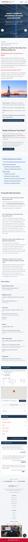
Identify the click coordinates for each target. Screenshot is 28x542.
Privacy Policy (14, 518)
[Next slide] (25, 30)
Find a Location (5, 428)
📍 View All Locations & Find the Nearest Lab (14, 161)
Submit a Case (5, 419)
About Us (14, 512)
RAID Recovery (14, 499)
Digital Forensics (14, 503)
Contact (14, 507)
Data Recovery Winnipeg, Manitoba (12, 180)
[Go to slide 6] (17, 33)
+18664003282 (7, 375)
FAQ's (3, 433)
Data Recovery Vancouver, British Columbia (14, 178)
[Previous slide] (2, 30)
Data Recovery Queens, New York (12, 166)
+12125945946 (7, 374)
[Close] (20, 526)
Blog (14, 514)
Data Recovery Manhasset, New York (12, 169)
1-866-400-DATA (8, 481)
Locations (14, 505)
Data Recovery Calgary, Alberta (11, 176)
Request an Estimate (8, 149)
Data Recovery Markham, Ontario (12, 183)
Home (3, 41)
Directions (23, 400)
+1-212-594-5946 (21, 481)
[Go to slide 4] (14, 33)
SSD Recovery (14, 501)
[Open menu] (26, 2)
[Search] (24, 2)
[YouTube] (22, 532)
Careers (14, 516)
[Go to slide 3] (13, 33)
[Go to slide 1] (10, 33)
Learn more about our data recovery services (13, 120)
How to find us (15, 404)
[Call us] (24, 535)
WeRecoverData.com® (8, 135)
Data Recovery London (9, 173)
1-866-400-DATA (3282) (15, 492)
